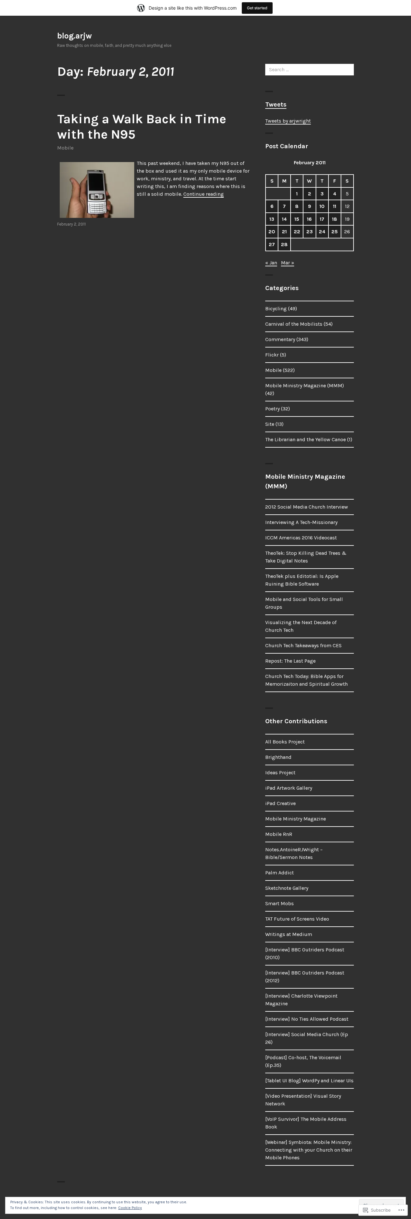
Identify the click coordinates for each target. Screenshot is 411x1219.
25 (334, 231)
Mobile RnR (278, 834)
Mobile (65, 148)
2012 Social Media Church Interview (306, 507)
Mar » (287, 263)
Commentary (280, 339)
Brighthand (278, 757)
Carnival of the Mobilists (293, 324)
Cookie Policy (130, 1208)
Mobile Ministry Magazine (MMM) (304, 385)
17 (322, 219)
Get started (257, 7)
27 (272, 244)
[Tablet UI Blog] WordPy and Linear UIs (309, 1080)
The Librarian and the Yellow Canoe (305, 439)
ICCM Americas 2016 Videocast (301, 538)
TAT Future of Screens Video (297, 919)
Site (269, 424)
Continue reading (203, 194)
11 (334, 206)
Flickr (272, 355)
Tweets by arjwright (288, 121)
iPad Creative (280, 803)
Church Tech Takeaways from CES (303, 645)
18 (334, 219)
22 (297, 231)
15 (296, 219)
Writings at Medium (288, 934)
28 (284, 244)
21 (284, 231)
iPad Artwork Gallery (288, 788)
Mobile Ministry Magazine (295, 819)
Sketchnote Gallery (286, 888)
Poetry (272, 409)
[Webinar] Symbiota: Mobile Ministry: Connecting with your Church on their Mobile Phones (308, 1150)
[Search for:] (309, 69)
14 (284, 219)
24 (322, 231)
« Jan (271, 263)
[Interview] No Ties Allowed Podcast (306, 1019)
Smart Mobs (279, 903)
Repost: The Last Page (290, 661)
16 (309, 219)
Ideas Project (280, 772)
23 (309, 231)
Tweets (275, 104)
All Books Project (285, 742)
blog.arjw (74, 35)
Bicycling (276, 308)
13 (271, 219)
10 (322, 206)
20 (271, 231)
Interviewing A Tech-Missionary (301, 522)
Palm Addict (279, 873)
